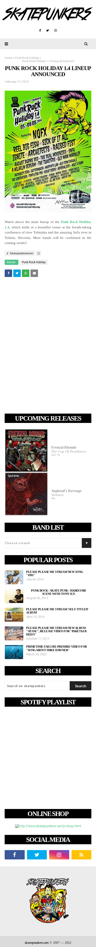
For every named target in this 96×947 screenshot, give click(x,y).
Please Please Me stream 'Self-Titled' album (57, 611)
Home (8, 58)
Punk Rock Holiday (27, 58)
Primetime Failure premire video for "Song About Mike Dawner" (56, 648)
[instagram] (55, 31)
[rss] (82, 854)
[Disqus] (48, 346)
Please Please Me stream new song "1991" (54, 573)
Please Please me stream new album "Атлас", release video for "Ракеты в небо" (56, 631)
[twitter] (47, 31)
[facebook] (40, 31)
